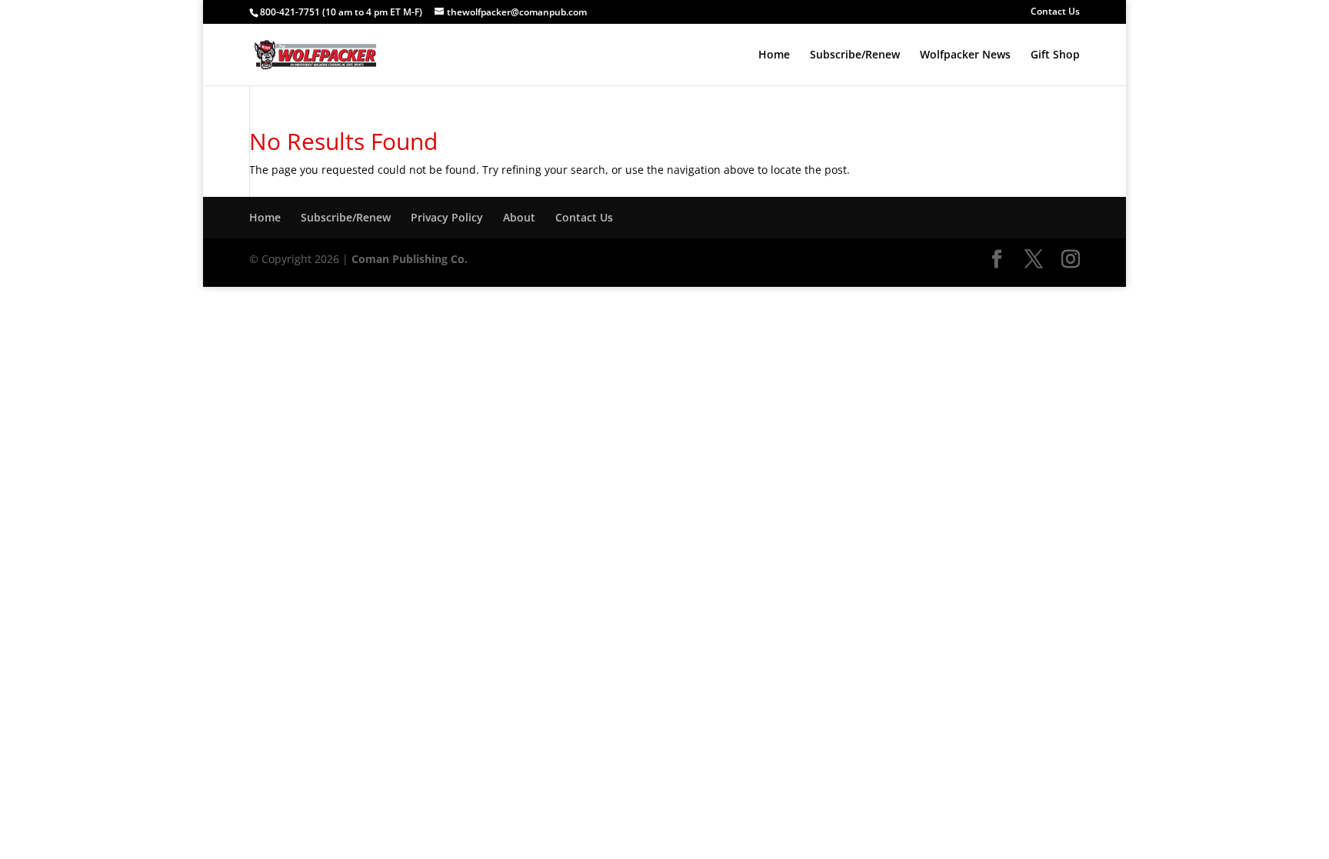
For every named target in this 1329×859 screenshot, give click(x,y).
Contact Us (1055, 12)
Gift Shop (1055, 55)
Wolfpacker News (965, 55)
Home (774, 55)
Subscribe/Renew (855, 55)
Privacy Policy (447, 217)
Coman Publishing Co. (409, 258)
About (519, 217)
